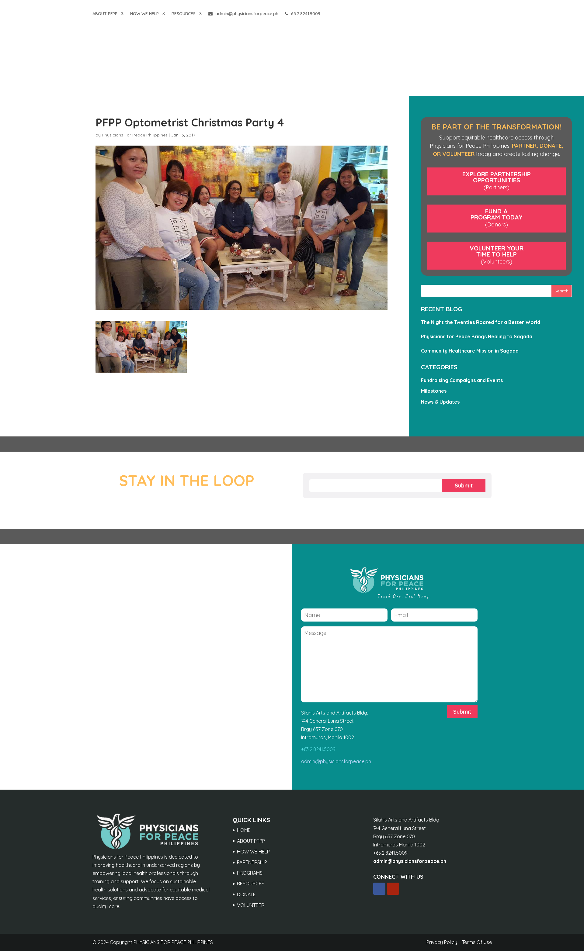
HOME (244, 830)
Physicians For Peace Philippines (135, 135)
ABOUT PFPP (104, 14)
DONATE (246, 894)
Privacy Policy (441, 942)
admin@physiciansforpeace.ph (246, 14)
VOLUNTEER (250, 905)
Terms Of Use (477, 942)
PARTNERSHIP (252, 862)
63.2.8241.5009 (305, 14)
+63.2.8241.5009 (318, 749)
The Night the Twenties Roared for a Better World (480, 322)
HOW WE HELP (144, 14)
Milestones (434, 391)
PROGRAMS (249, 873)
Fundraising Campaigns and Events (462, 380)
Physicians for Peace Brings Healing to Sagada (476, 336)
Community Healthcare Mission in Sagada (470, 351)
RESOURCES (184, 14)
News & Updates (440, 402)
